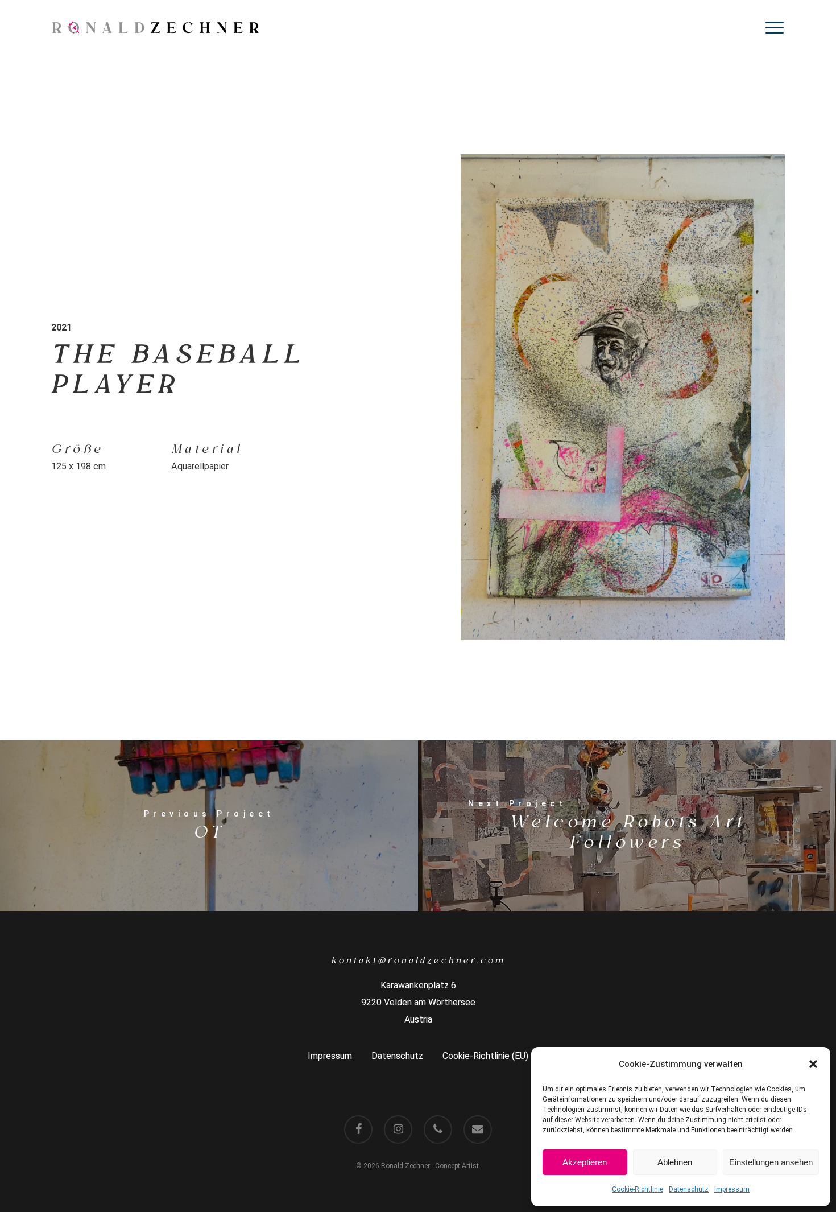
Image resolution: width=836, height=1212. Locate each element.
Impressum (732, 1189)
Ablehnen (674, 1162)
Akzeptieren (584, 1162)
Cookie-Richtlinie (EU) (485, 1055)
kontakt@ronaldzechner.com (418, 960)
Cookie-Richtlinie (637, 1189)
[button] (813, 1064)
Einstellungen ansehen (771, 1162)
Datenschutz (689, 1189)
